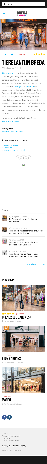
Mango (6, 399)
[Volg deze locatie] (5, 54)
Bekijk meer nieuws (36, 264)
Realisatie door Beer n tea (12, 450)
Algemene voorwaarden (11, 436)
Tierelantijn (7, 73)
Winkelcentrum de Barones (13, 131)
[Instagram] (28, 157)
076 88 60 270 (9, 147)
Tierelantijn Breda (10, 121)
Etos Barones (11, 358)
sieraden (30, 86)
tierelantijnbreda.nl (12, 145)
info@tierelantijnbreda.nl (14, 150)
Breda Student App (11, 440)
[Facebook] (18, 157)
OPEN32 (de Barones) (16, 317)
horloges (18, 86)
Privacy (5, 433)
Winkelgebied (7, 128)
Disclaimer (6, 438)
